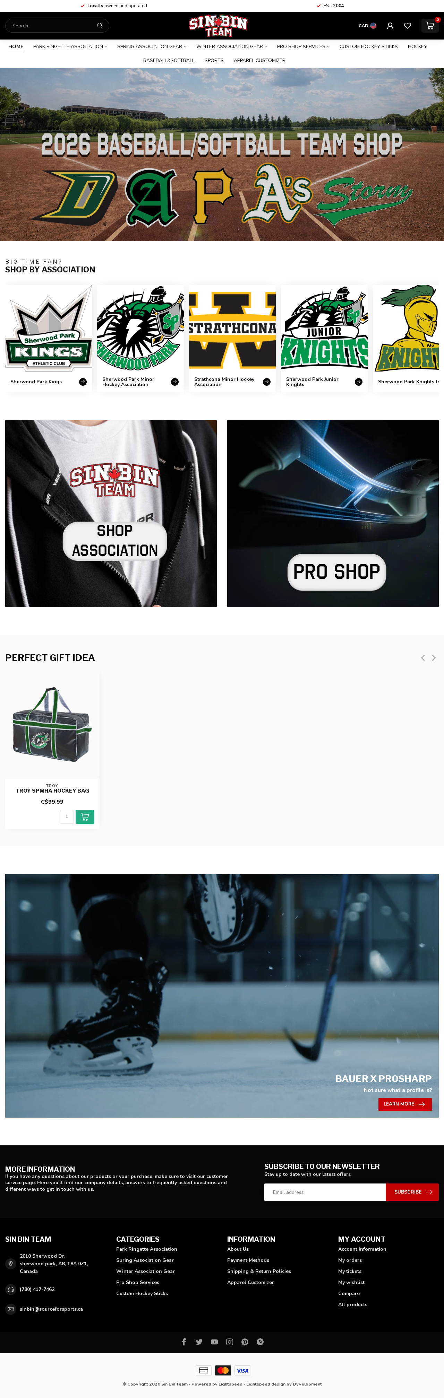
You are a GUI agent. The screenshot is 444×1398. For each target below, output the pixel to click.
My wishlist (351, 1282)
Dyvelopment (307, 1384)
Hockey (417, 46)
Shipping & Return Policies (259, 1271)
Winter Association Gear (229, 46)
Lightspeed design (265, 1384)
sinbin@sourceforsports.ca (51, 1309)
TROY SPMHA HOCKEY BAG (52, 791)
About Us (238, 1249)
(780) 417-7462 (37, 1289)
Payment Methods (248, 1260)
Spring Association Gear (149, 46)
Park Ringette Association (68, 46)
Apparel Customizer (259, 60)
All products (352, 1304)
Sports (214, 60)
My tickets (349, 1271)
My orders (350, 1260)
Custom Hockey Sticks (369, 46)
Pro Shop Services (301, 46)
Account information (362, 1249)
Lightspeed (230, 1384)
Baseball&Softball (169, 60)
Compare (349, 1293)
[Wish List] (407, 26)
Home (15, 46)
